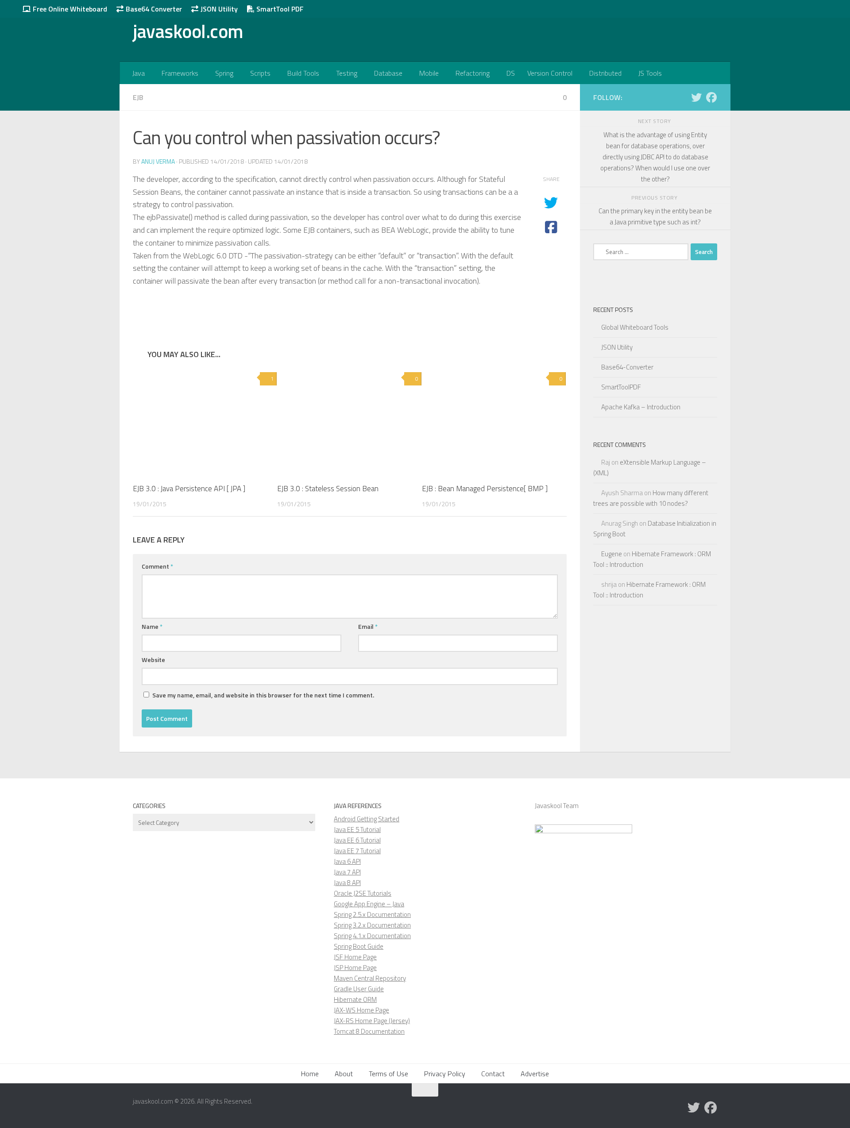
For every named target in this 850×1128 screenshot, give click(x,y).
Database (388, 73)
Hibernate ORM (355, 999)
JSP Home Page (355, 967)
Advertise (535, 1073)
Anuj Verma (158, 161)
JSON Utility (218, 9)
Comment (157, 566)
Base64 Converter (153, 9)
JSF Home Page (355, 957)
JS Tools (650, 73)
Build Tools (303, 73)
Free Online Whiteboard (69, 9)
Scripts (260, 73)
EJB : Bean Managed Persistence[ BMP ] (485, 488)
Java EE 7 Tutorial (357, 851)
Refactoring (473, 73)
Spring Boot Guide (358, 946)
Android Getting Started (366, 819)
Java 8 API (347, 883)
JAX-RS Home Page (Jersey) (372, 1021)
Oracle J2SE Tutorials (362, 893)
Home (310, 1073)
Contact (493, 1073)
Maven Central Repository (370, 978)
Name (152, 626)
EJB (138, 97)
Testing (346, 73)
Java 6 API (347, 861)
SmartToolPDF (621, 387)
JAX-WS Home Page (361, 1010)
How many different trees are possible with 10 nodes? (650, 498)
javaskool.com (188, 31)
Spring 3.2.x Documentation (372, 925)
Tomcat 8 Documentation (369, 1031)
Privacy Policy (444, 1073)
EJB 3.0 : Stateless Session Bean (328, 488)
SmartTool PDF (279, 9)
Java (138, 73)
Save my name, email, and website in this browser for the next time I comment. (263, 695)
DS (510, 73)
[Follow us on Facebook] (711, 97)
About (344, 1073)
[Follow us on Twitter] (696, 97)
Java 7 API (347, 872)
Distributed (605, 73)
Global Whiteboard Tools (634, 327)
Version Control (549, 73)
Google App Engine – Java (369, 904)
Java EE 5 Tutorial (357, 829)
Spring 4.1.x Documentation (372, 936)
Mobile (429, 73)
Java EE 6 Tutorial (357, 840)
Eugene (611, 554)
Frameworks (180, 73)
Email (368, 626)
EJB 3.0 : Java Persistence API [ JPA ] (189, 488)
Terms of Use (388, 1073)
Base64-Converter (627, 367)
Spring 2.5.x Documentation (372, 914)
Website (153, 659)
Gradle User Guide (359, 989)
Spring (224, 73)
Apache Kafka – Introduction (640, 407)
